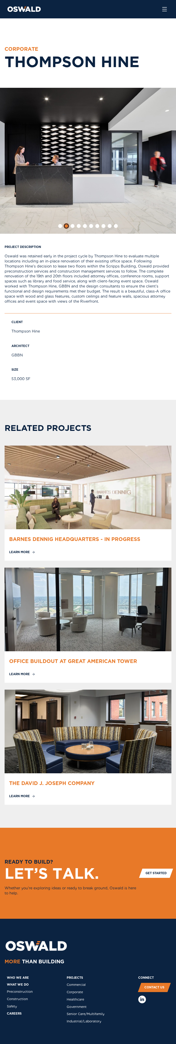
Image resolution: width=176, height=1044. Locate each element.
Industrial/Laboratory (84, 1021)
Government (77, 1007)
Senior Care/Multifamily (85, 1014)
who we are (18, 977)
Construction (17, 999)
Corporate (75, 992)
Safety (12, 1006)
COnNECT (146, 977)
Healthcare (75, 999)
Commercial (76, 985)
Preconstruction (20, 991)
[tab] (60, 226)
